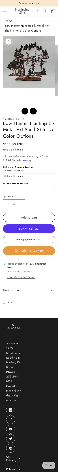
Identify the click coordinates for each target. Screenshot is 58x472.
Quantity (8, 196)
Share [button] (11, 302)
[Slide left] (24, 111)
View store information (21, 277)
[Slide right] (33, 111)
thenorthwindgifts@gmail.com (13, 395)
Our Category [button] (11, 458)
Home (9, 21)
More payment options (29, 239)
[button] (5, 11)
